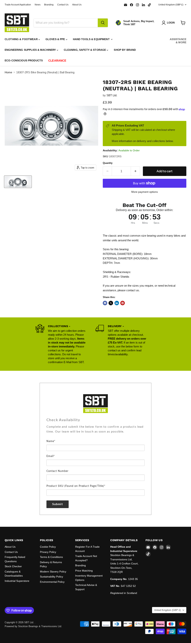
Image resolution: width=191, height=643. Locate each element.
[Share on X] (111, 303)
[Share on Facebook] (105, 303)
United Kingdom (170, 4)
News (37, 4)
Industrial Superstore (17, 580)
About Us (77, 4)
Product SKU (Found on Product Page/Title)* (75, 486)
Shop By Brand (125, 49)
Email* (50, 456)
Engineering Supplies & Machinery (31, 49)
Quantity (107, 163)
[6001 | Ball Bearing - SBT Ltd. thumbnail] (18, 182)
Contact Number (57, 471)
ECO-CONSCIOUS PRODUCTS (24, 60)
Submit (57, 504)
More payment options (144, 191)
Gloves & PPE (56, 39)
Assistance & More (178, 41)
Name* (50, 441)
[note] (95, 431)
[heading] (95, 420)
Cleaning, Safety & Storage (85, 49)
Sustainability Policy (51, 576)
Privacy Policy (48, 551)
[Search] (103, 22)
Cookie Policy (48, 546)
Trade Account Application (18, 4)
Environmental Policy (52, 581)
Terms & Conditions (51, 556)
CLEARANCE (57, 60)
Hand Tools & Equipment (91, 39)
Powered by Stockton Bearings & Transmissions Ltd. (33, 626)
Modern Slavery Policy (53, 571)
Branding (49, 4)
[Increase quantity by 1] (135, 171)
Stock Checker (13, 566)
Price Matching (84, 570)
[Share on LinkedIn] (117, 303)
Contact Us (62, 4)
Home (8, 72)
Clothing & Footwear (21, 39)
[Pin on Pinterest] (122, 303)
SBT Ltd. (112, 95)
